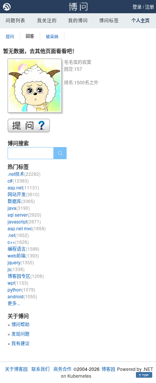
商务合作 (62, 369)
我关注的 (47, 20)
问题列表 (15, 20)
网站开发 (23, 194)
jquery (21, 262)
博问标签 (109, 20)
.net (18, 235)
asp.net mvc (27, 228)
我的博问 (78, 20)
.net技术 (24, 174)
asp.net (23, 187)
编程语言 (23, 248)
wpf (18, 282)
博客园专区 (26, 276)
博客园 (108, 369)
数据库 (21, 201)
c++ (18, 242)
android (22, 296)
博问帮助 (20, 324)
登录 (137, 6)
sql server (24, 214)
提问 (10, 36)
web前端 (23, 255)
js (16, 269)
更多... (14, 303)
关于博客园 (16, 369)
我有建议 (20, 343)
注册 (149, 6)
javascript (24, 221)
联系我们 (40, 369)
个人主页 (140, 20)
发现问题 (20, 333)
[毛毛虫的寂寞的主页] (36, 87)
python (21, 289)
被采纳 (52, 36)
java (19, 208)
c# (18, 180)
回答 (30, 36)
